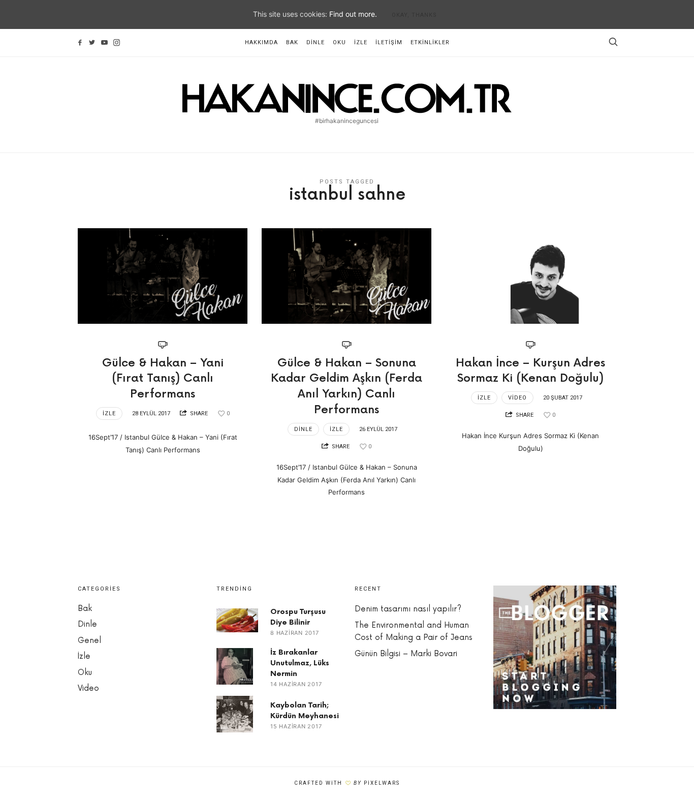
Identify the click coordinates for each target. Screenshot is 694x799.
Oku (339, 42)
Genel (89, 641)
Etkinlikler (430, 42)
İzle (360, 42)
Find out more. (353, 14)
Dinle (315, 42)
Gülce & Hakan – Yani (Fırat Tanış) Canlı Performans (163, 379)
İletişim (388, 42)
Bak (292, 42)
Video (517, 397)
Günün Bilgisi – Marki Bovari (406, 654)
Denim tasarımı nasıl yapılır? (408, 609)
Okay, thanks (414, 15)
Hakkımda (261, 42)
